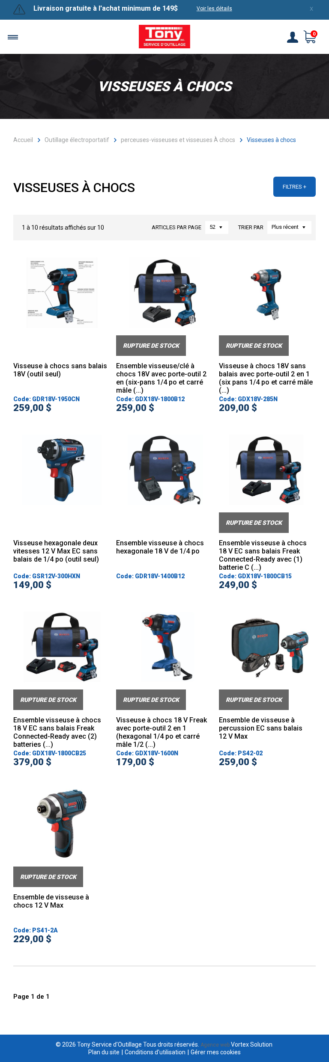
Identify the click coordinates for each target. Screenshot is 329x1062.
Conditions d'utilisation (155, 1052)
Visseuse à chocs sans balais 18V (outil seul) (60, 370)
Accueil (23, 139)
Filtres (292, 186)
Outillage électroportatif (77, 139)
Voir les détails (214, 8)
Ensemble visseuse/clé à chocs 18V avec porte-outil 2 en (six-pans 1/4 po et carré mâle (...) (161, 378)
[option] (62, 306)
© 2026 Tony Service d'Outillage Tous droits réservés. (127, 1044)
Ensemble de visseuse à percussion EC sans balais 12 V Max (260, 728)
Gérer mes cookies (216, 1052)
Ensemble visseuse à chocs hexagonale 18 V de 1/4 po (160, 547)
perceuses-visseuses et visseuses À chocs (178, 139)
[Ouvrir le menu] (13, 37)
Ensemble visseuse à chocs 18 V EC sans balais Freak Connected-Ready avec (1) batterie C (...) (263, 555)
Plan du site (104, 1052)
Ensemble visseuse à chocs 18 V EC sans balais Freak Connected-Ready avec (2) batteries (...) (57, 732)
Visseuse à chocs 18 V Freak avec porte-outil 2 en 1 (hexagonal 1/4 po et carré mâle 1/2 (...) (161, 732)
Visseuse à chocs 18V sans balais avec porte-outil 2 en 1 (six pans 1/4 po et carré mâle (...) (266, 378)
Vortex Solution (251, 1044)
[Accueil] (164, 37)
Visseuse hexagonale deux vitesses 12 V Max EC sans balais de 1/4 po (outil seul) (56, 551)
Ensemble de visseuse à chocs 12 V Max (51, 901)
